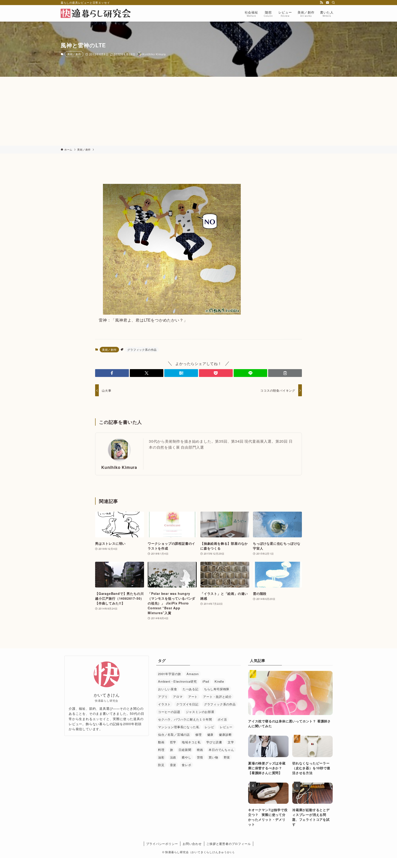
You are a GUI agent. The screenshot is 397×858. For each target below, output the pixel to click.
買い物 (213, 757)
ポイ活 (222, 719)
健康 (210, 734)
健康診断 (225, 734)
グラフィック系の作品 (142, 349)
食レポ (186, 765)
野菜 (227, 757)
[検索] (333, 2)
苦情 (200, 757)
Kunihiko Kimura (119, 467)
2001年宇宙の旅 (169, 674)
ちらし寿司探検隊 (216, 689)
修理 (198, 734)
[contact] (327, 2)
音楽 (173, 765)
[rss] (321, 2)
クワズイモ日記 (187, 704)
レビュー (226, 727)
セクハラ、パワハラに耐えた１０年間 (185, 719)
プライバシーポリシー (162, 843)
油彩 (161, 757)
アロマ (177, 696)
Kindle (219, 681)
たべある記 (190, 689)
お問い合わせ (192, 843)
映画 (200, 749)
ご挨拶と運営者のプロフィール (228, 843)
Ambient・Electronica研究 (177, 681)
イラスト (164, 704)
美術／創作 (74, 54)
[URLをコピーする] (285, 373)
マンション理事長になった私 (178, 727)
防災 (161, 765)
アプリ (162, 696)
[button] (112, 373)
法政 (173, 757)
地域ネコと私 (191, 742)
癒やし (186, 757)
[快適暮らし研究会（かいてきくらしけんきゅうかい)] (95, 13)
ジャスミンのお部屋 (200, 712)
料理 (161, 749)
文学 (231, 742)
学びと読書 (214, 742)
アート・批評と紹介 (217, 696)
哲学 (173, 742)
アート (193, 696)
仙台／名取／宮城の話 (174, 734)
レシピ (209, 727)
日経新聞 (185, 749)
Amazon (193, 674)
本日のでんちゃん (221, 749)
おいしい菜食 (167, 689)
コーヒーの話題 (169, 712)
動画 (161, 742)
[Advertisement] (198, 111)
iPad (205, 681)
